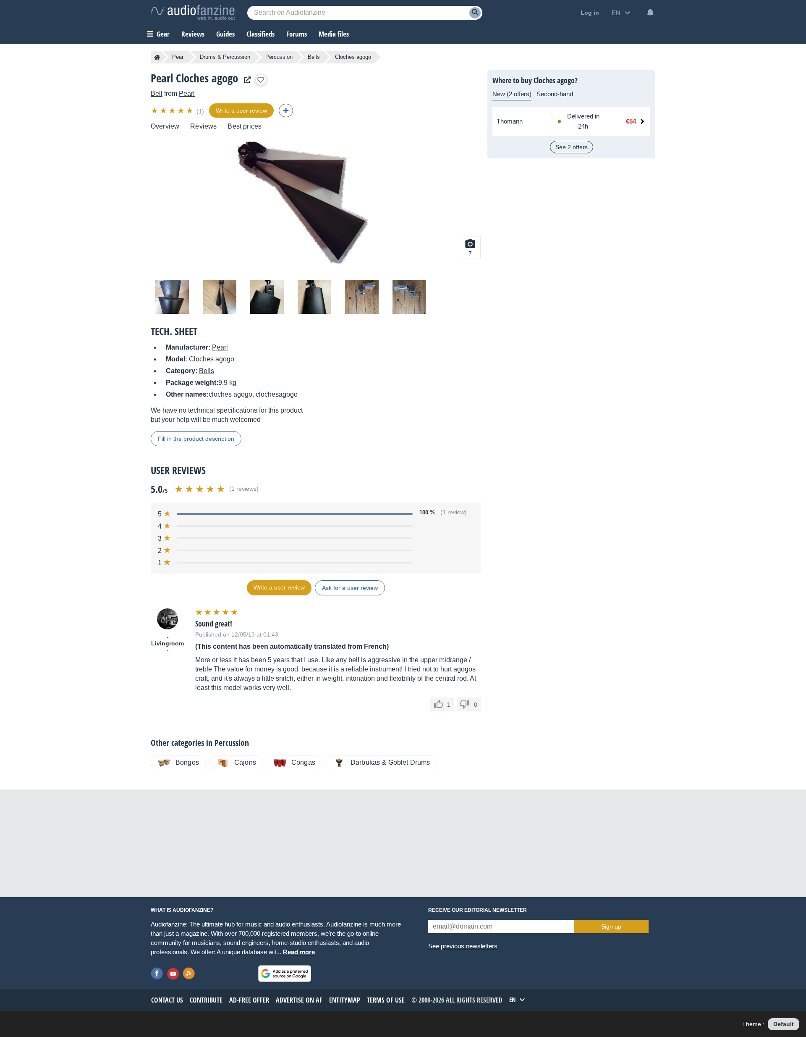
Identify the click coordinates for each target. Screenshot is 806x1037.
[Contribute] (286, 110)
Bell (156, 93)
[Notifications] (650, 13)
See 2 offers (571, 147)
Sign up (611, 926)
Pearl (178, 57)
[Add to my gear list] (260, 79)
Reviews (192, 34)
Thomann (510, 121)
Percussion (279, 57)
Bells (314, 57)
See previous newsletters (462, 946)
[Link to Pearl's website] (245, 80)
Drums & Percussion (225, 57)
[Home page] (157, 57)
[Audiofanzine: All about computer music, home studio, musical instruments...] (193, 12)
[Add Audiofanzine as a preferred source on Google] (284, 973)
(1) (200, 111)
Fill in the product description (196, 438)
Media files (334, 34)
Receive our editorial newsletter (477, 910)
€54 (631, 121)
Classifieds (260, 34)
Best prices (245, 126)
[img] (173, 110)
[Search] (475, 12)
